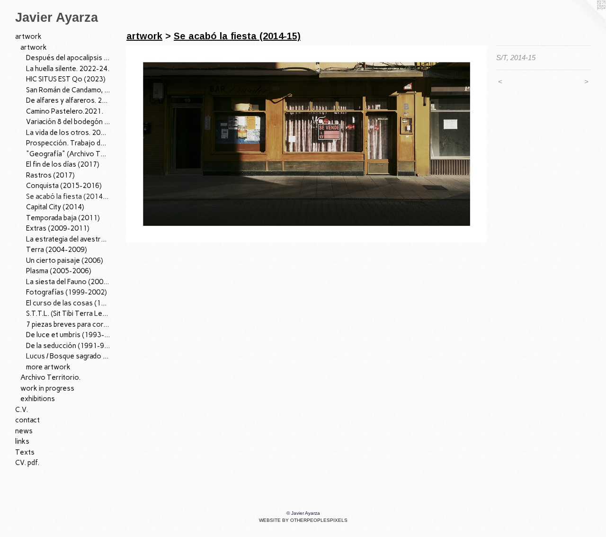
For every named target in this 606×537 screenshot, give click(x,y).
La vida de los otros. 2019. (68, 132)
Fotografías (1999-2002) (66, 292)
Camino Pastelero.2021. (64, 111)
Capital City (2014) (55, 207)
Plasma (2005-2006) (58, 271)
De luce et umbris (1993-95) (68, 335)
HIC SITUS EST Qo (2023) (66, 79)
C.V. (21, 409)
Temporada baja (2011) (63, 218)
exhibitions (37, 398)
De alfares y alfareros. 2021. (68, 100)
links (22, 441)
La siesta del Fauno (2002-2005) (68, 281)
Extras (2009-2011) (57, 228)
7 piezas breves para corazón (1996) (68, 324)
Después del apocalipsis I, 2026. (68, 58)
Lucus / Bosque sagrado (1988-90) (68, 356)
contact (27, 420)
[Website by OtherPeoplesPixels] (587, 19)
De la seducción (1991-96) (68, 345)
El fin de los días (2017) (62, 164)
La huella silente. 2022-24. (67, 68)
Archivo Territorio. (50, 377)
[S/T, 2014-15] (306, 143)
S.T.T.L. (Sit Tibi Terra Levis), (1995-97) (68, 313)
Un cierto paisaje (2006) (64, 260)
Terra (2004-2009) (56, 249)
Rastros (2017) (50, 175)
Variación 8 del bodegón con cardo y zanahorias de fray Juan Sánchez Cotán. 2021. (68, 121)
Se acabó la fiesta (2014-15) (68, 196)
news (24, 431)
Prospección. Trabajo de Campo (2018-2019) (68, 143)
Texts (25, 452)
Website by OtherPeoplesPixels (303, 520)
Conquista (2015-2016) (64, 185)
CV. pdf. (27, 462)
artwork (28, 36)
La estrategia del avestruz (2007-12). (68, 239)
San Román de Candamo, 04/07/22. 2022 (68, 90)
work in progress (47, 388)
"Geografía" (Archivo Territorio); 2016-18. (68, 154)
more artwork (48, 367)
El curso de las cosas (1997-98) (68, 303)
